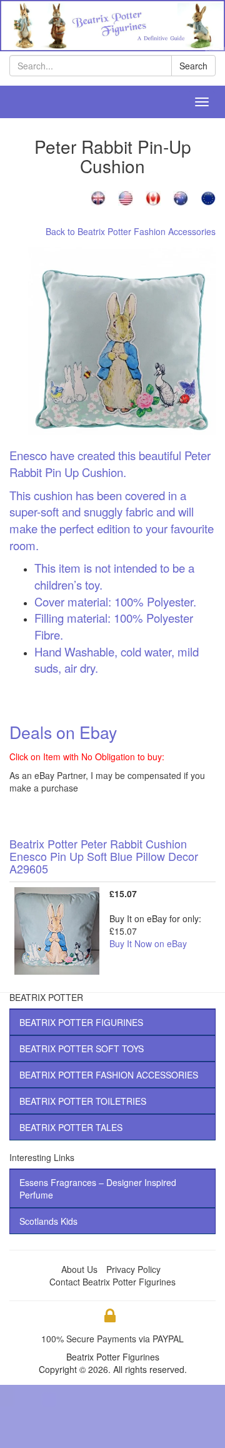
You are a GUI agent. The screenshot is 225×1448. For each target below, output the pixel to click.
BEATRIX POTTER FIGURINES (81, 1022)
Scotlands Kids (48, 1221)
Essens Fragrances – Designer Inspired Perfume (97, 1188)
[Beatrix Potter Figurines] (112, 24)
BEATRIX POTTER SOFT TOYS (81, 1048)
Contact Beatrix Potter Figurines (112, 1281)
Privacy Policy (133, 1269)
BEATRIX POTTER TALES (70, 1127)
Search (193, 65)
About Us (79, 1269)
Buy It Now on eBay (148, 943)
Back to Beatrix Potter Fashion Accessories (131, 231)
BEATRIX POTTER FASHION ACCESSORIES (108, 1074)
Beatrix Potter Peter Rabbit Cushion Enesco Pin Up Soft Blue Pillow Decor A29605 (103, 856)
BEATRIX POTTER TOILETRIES (82, 1101)
